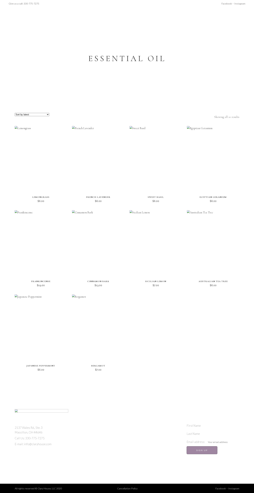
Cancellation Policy (127, 488)
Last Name (193, 434)
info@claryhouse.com (37, 444)
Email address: (196, 442)
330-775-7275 (31, 3)
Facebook (227, 3)
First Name (194, 425)
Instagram (239, 3)
